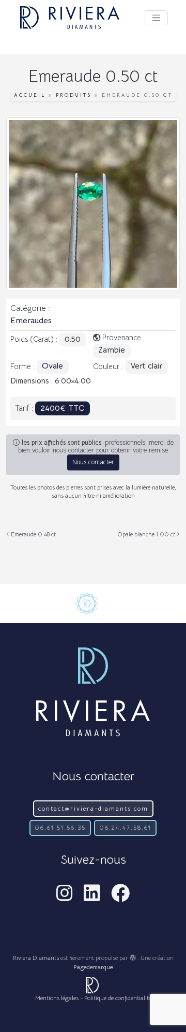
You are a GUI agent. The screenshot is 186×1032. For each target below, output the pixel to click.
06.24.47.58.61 (125, 827)
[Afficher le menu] (156, 17)
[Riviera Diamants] (69, 17)
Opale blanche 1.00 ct (147, 534)
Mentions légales (57, 998)
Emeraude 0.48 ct (32, 534)
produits (73, 95)
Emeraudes (31, 321)
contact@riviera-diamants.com (93, 808)
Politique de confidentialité (117, 998)
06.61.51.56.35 (60, 827)
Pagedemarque (93, 967)
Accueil (29, 95)
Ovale (52, 366)
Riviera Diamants (36, 957)
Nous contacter (93, 462)
